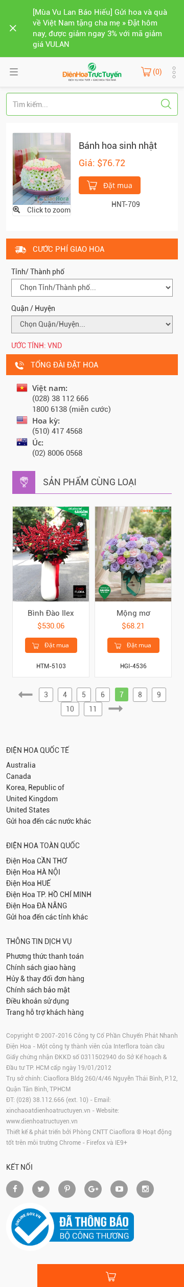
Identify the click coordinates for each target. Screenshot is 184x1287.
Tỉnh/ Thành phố (37, 272)
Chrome (70, 1142)
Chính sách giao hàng (41, 967)
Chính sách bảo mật (38, 990)
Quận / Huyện (33, 308)
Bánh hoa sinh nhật (118, 145)
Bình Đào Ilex (51, 613)
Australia (21, 765)
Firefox (95, 1142)
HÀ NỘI (48, 872)
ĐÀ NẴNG (52, 906)
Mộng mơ (133, 613)
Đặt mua (116, 185)
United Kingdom (32, 799)
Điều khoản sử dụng (37, 1001)
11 (93, 709)
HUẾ (44, 883)
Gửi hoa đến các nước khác (48, 821)
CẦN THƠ (52, 861)
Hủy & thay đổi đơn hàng (45, 979)
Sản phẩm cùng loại (89, 482)
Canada (18, 776)
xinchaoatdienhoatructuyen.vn (48, 1110)
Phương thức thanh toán (45, 956)
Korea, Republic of (35, 787)
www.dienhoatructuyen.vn (42, 1121)
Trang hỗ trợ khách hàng (45, 1012)
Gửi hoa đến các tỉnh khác (47, 917)
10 (70, 709)
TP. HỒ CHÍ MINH (64, 894)
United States (28, 810)
